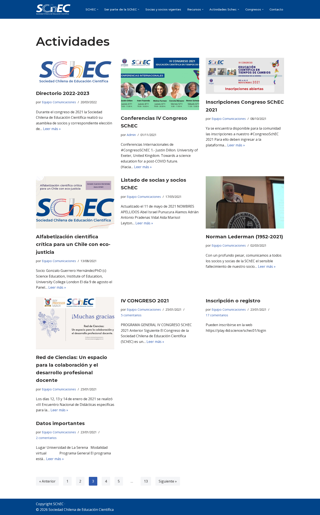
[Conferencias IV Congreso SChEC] (160, 84)
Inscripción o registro (233, 301)
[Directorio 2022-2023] (75, 71)
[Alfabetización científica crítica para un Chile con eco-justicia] (75, 202)
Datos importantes (60, 423)
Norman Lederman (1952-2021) (244, 237)
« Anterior (47, 481)
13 (146, 481)
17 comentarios (217, 315)
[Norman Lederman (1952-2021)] (245, 202)
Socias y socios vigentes (163, 9)
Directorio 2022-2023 (62, 93)
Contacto (276, 9)
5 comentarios (131, 315)
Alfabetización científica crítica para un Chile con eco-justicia (73, 244)
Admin (131, 135)
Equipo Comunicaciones (59, 102)
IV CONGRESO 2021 (145, 301)
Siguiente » (168, 481)
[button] (97, 9)
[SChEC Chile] (53, 9)
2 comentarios (46, 438)
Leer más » (52, 128)
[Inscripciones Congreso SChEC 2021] (245, 76)
